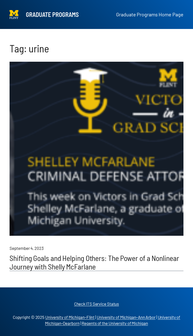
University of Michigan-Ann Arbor (126, 317)
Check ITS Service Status (96, 303)
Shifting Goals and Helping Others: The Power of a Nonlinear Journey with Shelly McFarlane (94, 262)
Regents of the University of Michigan (115, 323)
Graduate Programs (52, 14)
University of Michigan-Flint (69, 317)
